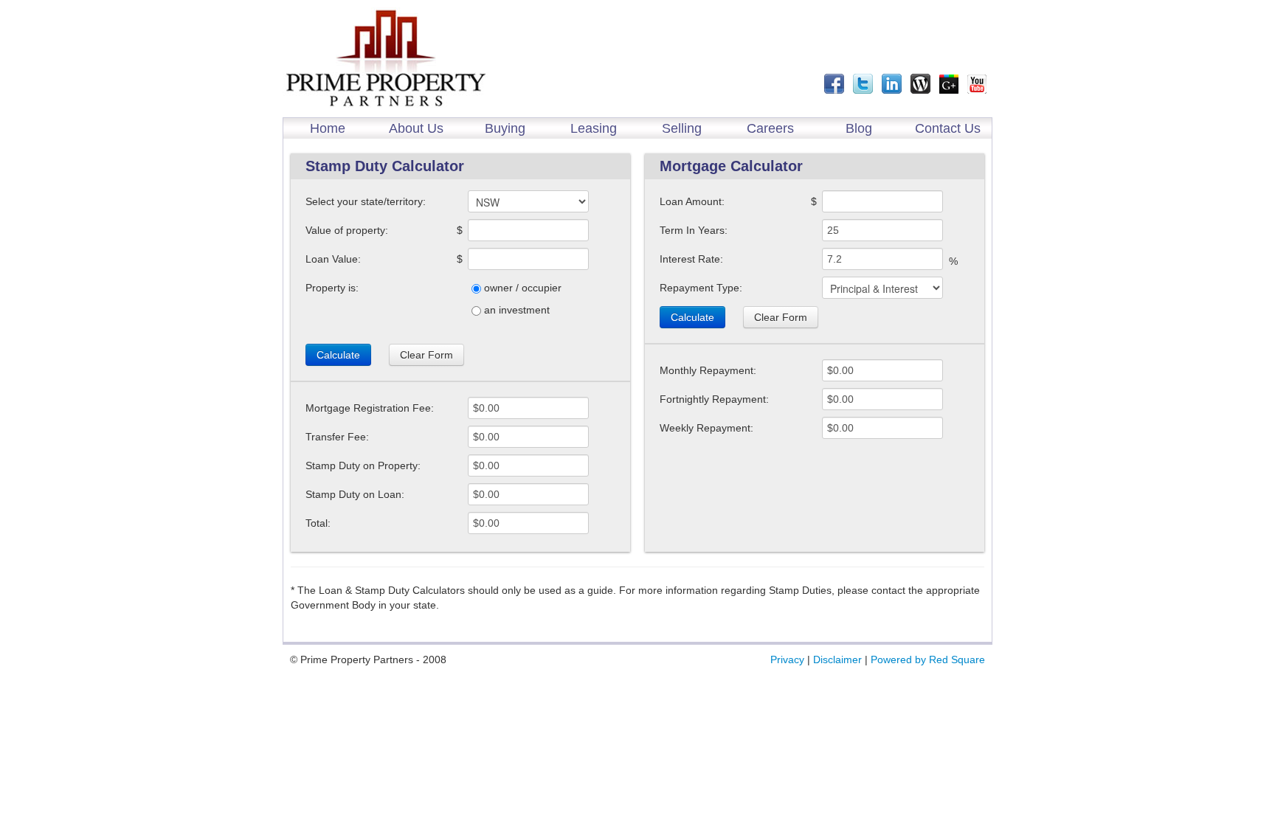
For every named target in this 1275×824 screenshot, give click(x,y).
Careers (770, 128)
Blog (859, 128)
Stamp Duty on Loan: (354, 494)
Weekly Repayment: (706, 428)
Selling (682, 128)
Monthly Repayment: (708, 370)
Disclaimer (837, 659)
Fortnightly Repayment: (714, 399)
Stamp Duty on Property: (363, 465)
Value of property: (346, 230)
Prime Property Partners (386, 58)
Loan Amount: (692, 201)
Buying (505, 128)
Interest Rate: (691, 259)
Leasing (593, 128)
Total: (318, 523)
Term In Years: (694, 230)
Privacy (787, 659)
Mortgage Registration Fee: (369, 408)
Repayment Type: (701, 288)
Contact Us (948, 128)
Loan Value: (333, 259)
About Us (416, 128)
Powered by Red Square (928, 659)
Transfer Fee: (337, 437)
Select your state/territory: (365, 201)
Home (327, 128)
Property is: (332, 288)
